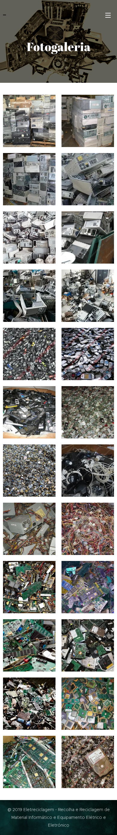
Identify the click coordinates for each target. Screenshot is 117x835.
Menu (108, 15)
